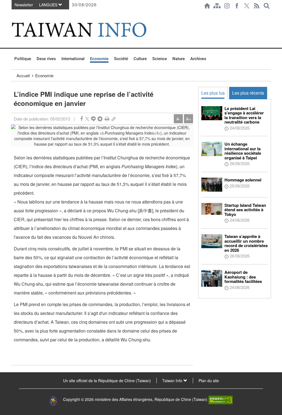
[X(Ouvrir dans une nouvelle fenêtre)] (246, 5)
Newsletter (24, 4)
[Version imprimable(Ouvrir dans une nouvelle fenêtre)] (107, 119)
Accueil (23, 75)
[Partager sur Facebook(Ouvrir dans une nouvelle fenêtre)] (81, 119)
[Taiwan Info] (87, 29)
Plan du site (209, 380)
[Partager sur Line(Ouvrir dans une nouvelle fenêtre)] (93, 119)
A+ (188, 119)
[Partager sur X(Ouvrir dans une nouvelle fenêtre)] (87, 119)
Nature (178, 58)
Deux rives (46, 58)
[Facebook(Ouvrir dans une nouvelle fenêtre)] (236, 5)
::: (12, 14)
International (73, 58)
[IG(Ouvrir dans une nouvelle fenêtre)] (227, 5)
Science (159, 58)
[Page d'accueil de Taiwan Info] (207, 5)
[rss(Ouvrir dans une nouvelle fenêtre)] (256, 5)
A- (178, 119)
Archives (198, 58)
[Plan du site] (217, 5)
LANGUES (48, 4)
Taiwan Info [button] (172, 380)
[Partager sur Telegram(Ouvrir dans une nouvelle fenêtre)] (100, 119)
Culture (140, 58)
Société (121, 58)
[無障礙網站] (220, 399)
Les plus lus (213, 93)
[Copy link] (113, 119)
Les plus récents (248, 93)
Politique (22, 58)
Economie (99, 58)
